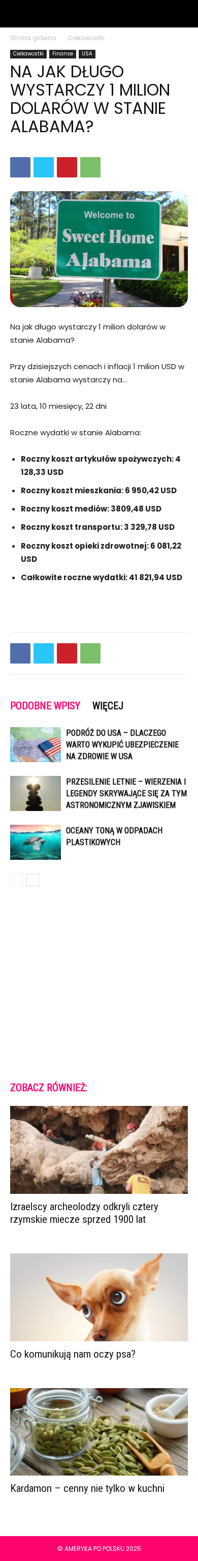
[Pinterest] (67, 167)
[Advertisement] (99, 983)
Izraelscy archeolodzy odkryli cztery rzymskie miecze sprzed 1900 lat (84, 1212)
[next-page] (32, 880)
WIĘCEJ (107, 706)
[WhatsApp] (90, 167)
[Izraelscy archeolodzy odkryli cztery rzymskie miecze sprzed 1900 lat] (99, 1150)
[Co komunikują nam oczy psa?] (99, 1297)
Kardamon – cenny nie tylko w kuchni (87, 1488)
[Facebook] (20, 167)
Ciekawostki (86, 38)
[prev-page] (16, 880)
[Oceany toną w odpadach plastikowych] (35, 842)
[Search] (184, 13)
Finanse (62, 53)
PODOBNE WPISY (45, 706)
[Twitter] (44, 167)
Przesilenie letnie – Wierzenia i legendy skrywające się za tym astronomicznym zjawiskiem (126, 793)
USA (87, 53)
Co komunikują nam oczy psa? (73, 1354)
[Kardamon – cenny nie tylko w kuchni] (99, 1432)
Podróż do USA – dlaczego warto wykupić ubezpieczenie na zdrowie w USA (122, 744)
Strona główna (33, 38)
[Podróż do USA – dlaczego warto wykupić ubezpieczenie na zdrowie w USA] (35, 744)
